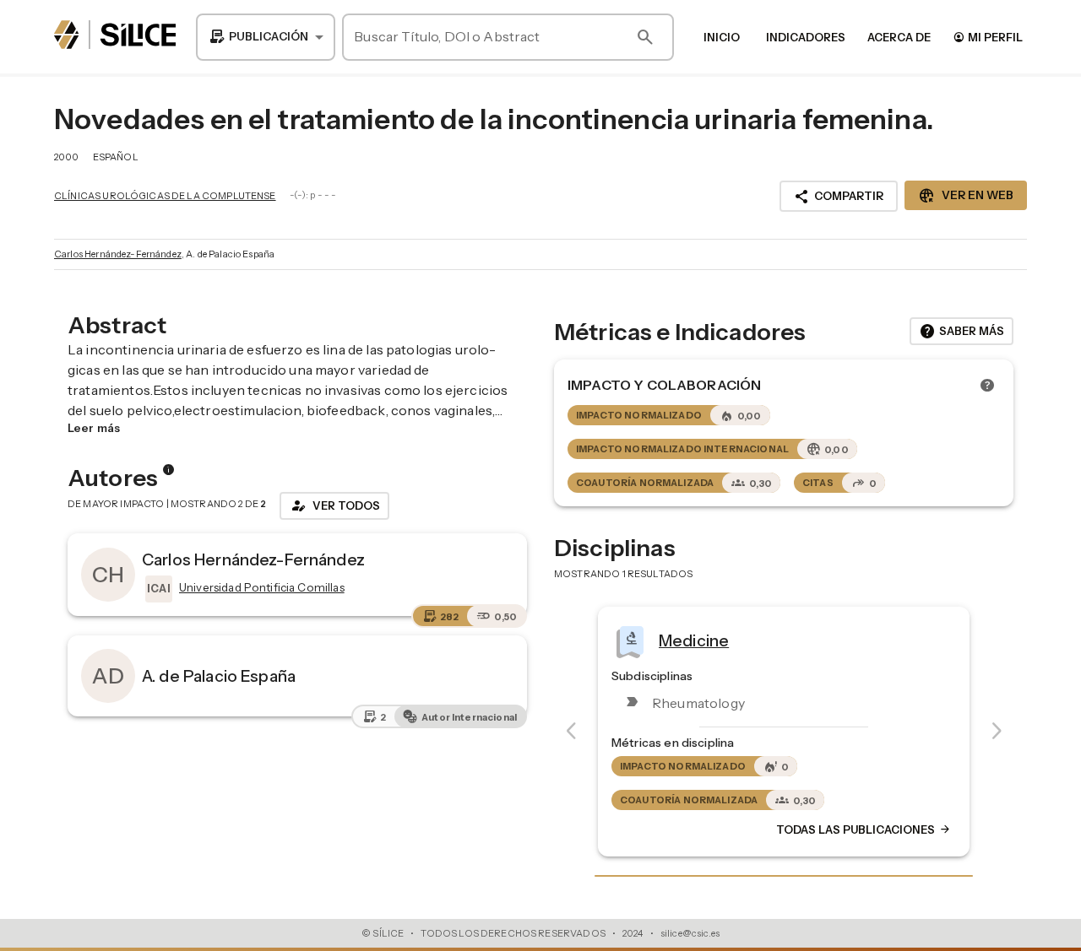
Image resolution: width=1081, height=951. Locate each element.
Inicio (721, 37)
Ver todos (334, 505)
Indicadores (805, 37)
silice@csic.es (690, 933)
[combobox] (265, 37)
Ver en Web (965, 196)
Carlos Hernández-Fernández (118, 254)
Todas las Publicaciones (864, 830)
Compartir (838, 196)
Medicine (694, 640)
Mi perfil (988, 37)
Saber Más (961, 332)
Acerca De (899, 37)
